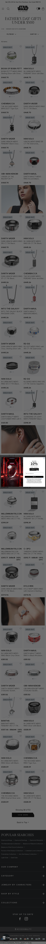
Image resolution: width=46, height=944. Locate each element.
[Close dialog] (44, 458)
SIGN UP (34, 476)
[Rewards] (6, 938)
